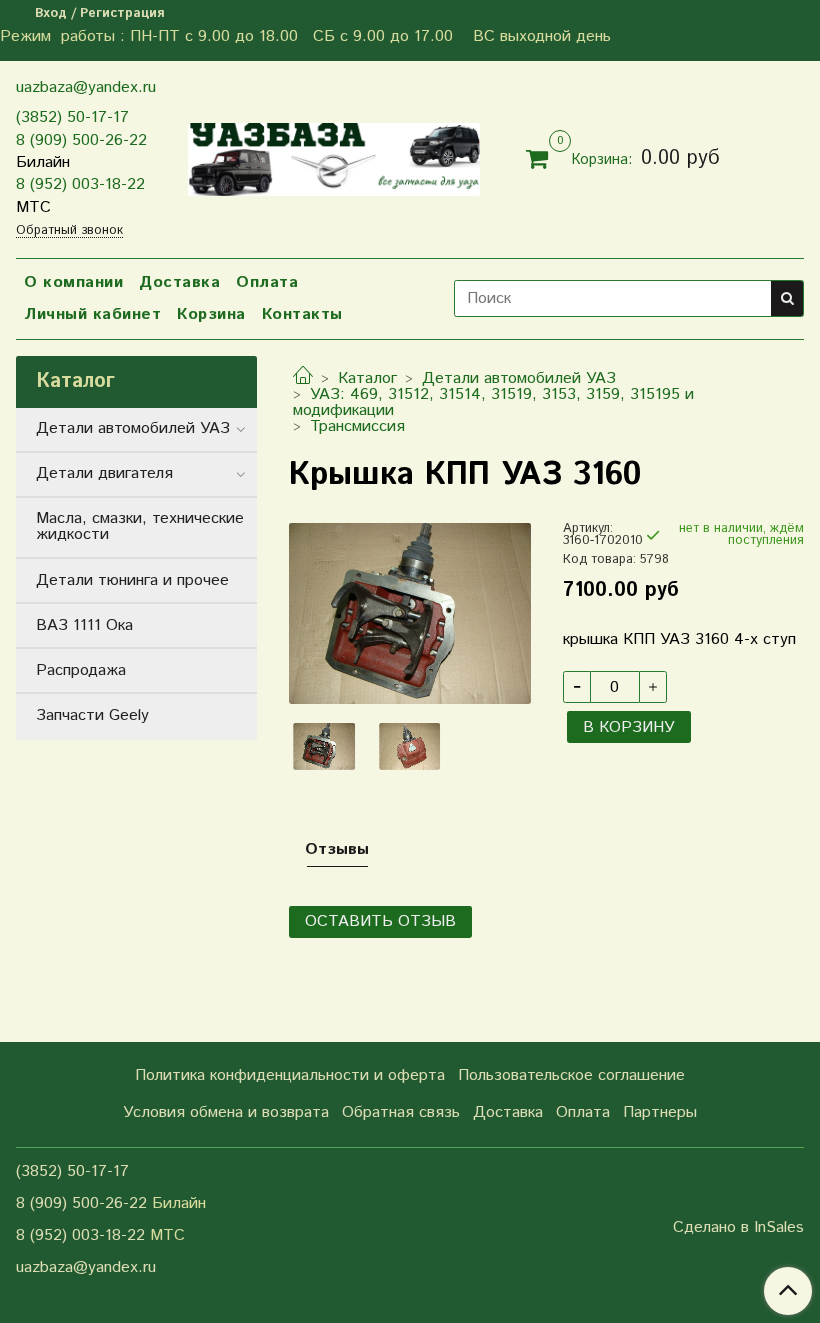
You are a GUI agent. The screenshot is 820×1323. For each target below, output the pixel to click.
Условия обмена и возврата (226, 1112)
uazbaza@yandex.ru (86, 87)
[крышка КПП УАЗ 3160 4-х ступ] (409, 612)
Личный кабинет (92, 314)
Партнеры (660, 1112)
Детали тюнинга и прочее (132, 580)
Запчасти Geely (92, 715)
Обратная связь (401, 1112)
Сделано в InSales (738, 1228)
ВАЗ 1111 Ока (84, 625)
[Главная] (303, 378)
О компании (73, 282)
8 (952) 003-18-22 (80, 184)
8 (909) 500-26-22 (81, 140)
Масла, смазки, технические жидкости (140, 526)
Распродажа (81, 670)
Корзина (211, 314)
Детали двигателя (104, 473)
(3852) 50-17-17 (72, 117)
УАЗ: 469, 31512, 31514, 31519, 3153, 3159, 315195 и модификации (493, 402)
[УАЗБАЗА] (334, 154)
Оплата (267, 282)
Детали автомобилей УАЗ (519, 378)
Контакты (302, 314)
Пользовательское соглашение (571, 1075)
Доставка (179, 282)
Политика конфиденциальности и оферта (290, 1075)
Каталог (367, 378)
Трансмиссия (357, 426)
